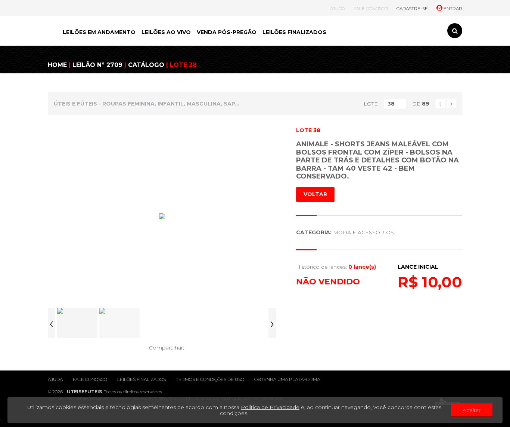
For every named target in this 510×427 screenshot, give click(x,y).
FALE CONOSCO (371, 8)
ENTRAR (452, 8)
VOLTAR (315, 194)
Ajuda (55, 379)
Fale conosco (90, 379)
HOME (57, 64)
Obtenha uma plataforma (287, 379)
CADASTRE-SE (412, 8)
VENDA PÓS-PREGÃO (226, 32)
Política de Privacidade (270, 407)
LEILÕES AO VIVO (166, 32)
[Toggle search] (454, 30)
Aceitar (472, 410)
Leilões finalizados (141, 379)
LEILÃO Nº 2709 (97, 64)
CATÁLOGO (146, 64)
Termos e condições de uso (210, 379)
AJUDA (337, 8)
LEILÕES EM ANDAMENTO (99, 32)
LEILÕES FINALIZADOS (294, 32)
